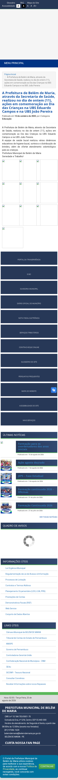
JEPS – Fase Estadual (30, 476)
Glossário (10, 3)
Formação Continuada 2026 (35, 505)
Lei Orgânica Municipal (15, 568)
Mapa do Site (33, 3)
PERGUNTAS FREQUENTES (29, 377)
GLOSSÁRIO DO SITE (29, 362)
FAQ (22, 3)
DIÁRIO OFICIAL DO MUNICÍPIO (29, 304)
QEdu (8, 667)
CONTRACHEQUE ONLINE (29, 347)
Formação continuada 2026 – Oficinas (36, 491)
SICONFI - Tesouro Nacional (18, 672)
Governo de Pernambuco (17, 649)
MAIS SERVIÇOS (29, 420)
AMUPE (9, 644)
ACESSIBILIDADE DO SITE (29, 406)
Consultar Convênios (15, 678)
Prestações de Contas (15, 597)
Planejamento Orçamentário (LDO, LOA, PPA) (25, 591)
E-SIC (29, 274)
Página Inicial (10, 74)
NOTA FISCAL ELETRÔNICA (29, 318)
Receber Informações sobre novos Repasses (26, 684)
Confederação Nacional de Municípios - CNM (25, 661)
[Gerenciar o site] (54, 698)
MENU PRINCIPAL (14, 63)
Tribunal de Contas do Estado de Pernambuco (26, 638)
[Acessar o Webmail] (49, 698)
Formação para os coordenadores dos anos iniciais (33, 446)
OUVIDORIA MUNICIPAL (29, 289)
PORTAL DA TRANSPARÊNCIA (29, 260)
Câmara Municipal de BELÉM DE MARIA (23, 632)
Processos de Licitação (15, 580)
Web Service (10, 608)
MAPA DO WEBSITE (29, 391)
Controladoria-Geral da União (19, 655)
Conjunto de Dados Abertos (17, 614)
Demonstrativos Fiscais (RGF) (18, 603)
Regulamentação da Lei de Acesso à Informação (27, 574)
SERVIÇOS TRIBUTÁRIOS (29, 333)
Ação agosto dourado (31, 462)
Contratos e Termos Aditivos (18, 585)
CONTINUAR (47, 766)
